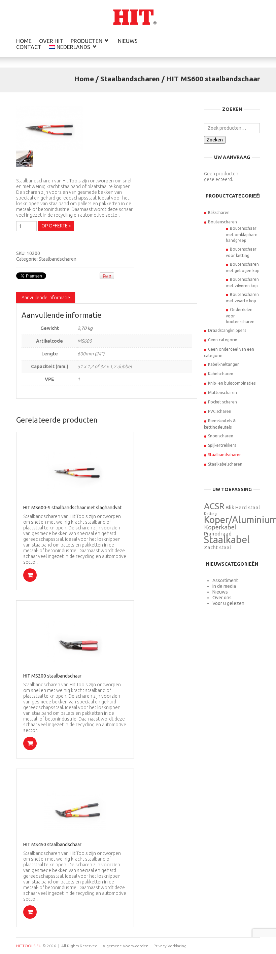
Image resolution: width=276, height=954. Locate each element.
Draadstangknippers (227, 330)
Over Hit (51, 41)
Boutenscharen (222, 222)
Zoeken (215, 139)
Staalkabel (227, 539)
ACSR (214, 506)
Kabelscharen (220, 374)
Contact (28, 47)
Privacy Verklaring (169, 946)
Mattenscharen (222, 392)
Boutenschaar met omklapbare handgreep (241, 234)
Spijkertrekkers (222, 445)
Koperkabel (220, 527)
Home (24, 41)
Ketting (210, 514)
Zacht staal (217, 547)
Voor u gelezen (228, 603)
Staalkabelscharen (225, 464)
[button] (30, 575)
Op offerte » (56, 225)
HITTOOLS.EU (28, 946)
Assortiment (225, 580)
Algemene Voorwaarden (125, 946)
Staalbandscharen (130, 79)
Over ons (222, 597)
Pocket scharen (222, 402)
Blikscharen (219, 212)
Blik (230, 507)
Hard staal (247, 507)
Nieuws (128, 41)
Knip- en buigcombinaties (231, 383)
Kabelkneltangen (224, 364)
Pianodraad (218, 533)
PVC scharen (219, 411)
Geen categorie (222, 340)
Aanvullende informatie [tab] (46, 297)
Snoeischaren (220, 436)
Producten (86, 41)
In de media (224, 586)
